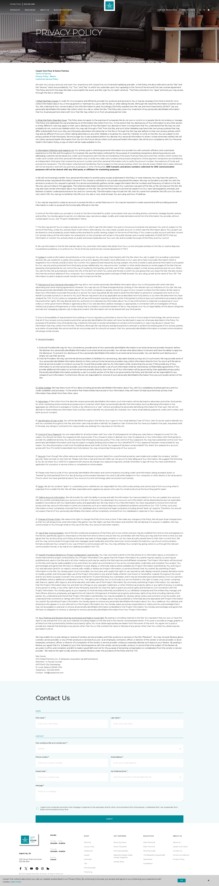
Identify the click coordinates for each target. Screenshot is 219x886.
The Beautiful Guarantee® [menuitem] (154, 855)
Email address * (117, 757)
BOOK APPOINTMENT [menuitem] (63, 10)
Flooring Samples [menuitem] (121, 851)
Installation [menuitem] (148, 863)
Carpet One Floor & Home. (36, 874)
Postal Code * (41, 771)
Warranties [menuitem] (147, 859)
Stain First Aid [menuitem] (149, 847)
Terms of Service (43, 74)
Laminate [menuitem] (88, 859)
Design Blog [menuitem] (119, 862)
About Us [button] (44, 10)
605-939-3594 (29, 4)
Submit (109, 819)
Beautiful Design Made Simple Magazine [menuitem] (123, 856)
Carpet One (40, 20)
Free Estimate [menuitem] (90, 868)
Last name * (115, 718)
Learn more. (15, 882)
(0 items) (208, 10)
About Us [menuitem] (177, 842)
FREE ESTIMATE (188, 10)
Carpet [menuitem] (87, 855)
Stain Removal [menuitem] (149, 842)
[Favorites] (204, 10)
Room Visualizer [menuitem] (120, 847)
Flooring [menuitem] (87, 842)
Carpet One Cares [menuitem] (180, 847)
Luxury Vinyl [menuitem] (89, 847)
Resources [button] (30, 10)
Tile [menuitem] (85, 863)
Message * (40, 785)
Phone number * (42, 757)
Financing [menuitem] (88, 872)
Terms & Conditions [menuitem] (181, 855)
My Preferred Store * (119, 771)
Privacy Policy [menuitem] (178, 859)
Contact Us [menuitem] (177, 851)
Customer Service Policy (47, 79)
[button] (200, 10)
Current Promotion (167, 10)
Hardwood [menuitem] (88, 851)
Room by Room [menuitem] (120, 842)
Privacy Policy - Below (46, 76)
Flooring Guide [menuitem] (149, 851)
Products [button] (15, 10)
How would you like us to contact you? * (51, 743)
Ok (181, 880)
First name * (40, 718)
